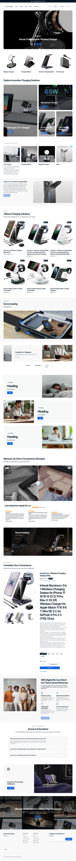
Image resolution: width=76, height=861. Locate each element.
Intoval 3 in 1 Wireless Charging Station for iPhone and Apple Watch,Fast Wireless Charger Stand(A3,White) (61, 252)
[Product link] (15, 239)
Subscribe (69, 839)
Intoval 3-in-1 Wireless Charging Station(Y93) (13, 251)
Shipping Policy (25, 842)
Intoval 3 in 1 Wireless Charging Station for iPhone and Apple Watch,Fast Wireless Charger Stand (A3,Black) (38, 252)
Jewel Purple (44, 654)
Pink (57, 654)
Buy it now (50, 667)
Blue (53, 654)
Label (10, 392)
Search (24, 835)
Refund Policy (25, 840)
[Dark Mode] (50, 6)
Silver (49, 654)
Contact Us (10, 788)
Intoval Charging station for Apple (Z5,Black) (59, 289)
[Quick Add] (29, 245)
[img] (35, 507)
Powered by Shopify (17, 856)
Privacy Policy (25, 837)
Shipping (46, 580)
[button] (62, 6)
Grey (61, 654)
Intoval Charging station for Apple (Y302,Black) (13, 289)
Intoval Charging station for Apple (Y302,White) (36, 289)
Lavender (43, 656)
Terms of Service (26, 838)
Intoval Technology (10, 856)
